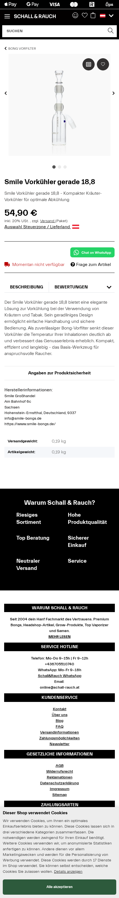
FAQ (59, 726)
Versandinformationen (59, 732)
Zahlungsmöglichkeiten (59, 738)
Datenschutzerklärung (59, 783)
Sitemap (59, 795)
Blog (59, 721)
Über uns (60, 715)
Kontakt (59, 709)
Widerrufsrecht (59, 771)
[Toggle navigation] (7, 14)
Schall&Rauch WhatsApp (59, 676)
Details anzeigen (68, 871)
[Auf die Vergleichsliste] (88, 64)
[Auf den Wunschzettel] (103, 64)
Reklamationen (60, 777)
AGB (60, 765)
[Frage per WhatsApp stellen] (92, 252)
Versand (47, 221)
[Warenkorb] (93, 16)
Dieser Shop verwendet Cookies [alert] (35, 812)
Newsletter (59, 744)
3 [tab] (65, 167)
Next (113, 93)
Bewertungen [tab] (71, 287)
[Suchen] (111, 31)
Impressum (59, 789)
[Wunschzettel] (84, 16)
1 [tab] (54, 167)
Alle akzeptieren (59, 887)
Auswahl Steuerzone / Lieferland (37, 226)
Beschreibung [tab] (26, 287)
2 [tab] (59, 167)
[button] (75, 16)
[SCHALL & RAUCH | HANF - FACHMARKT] (35, 16)
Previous (5, 93)
